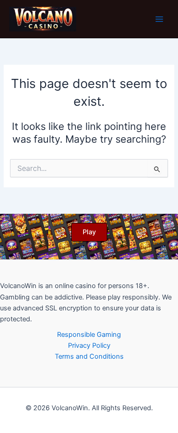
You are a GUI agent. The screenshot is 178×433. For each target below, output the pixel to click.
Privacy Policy (89, 345)
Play (89, 232)
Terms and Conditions (89, 356)
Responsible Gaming (89, 334)
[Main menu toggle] (159, 19)
